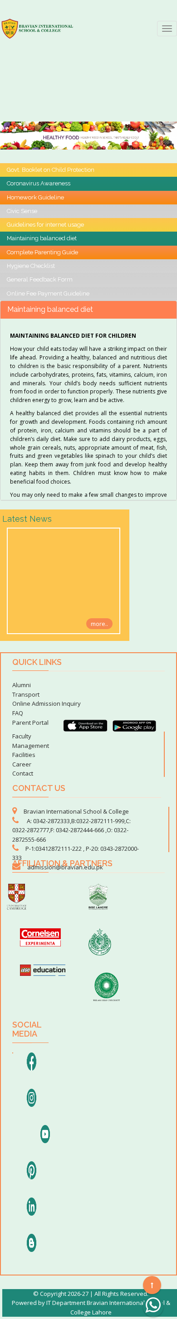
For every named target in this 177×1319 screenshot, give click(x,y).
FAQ (17, 713)
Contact (22, 773)
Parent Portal (30, 722)
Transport (25, 694)
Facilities (23, 755)
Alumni (21, 685)
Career (21, 764)
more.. (99, 624)
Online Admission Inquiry (46, 703)
